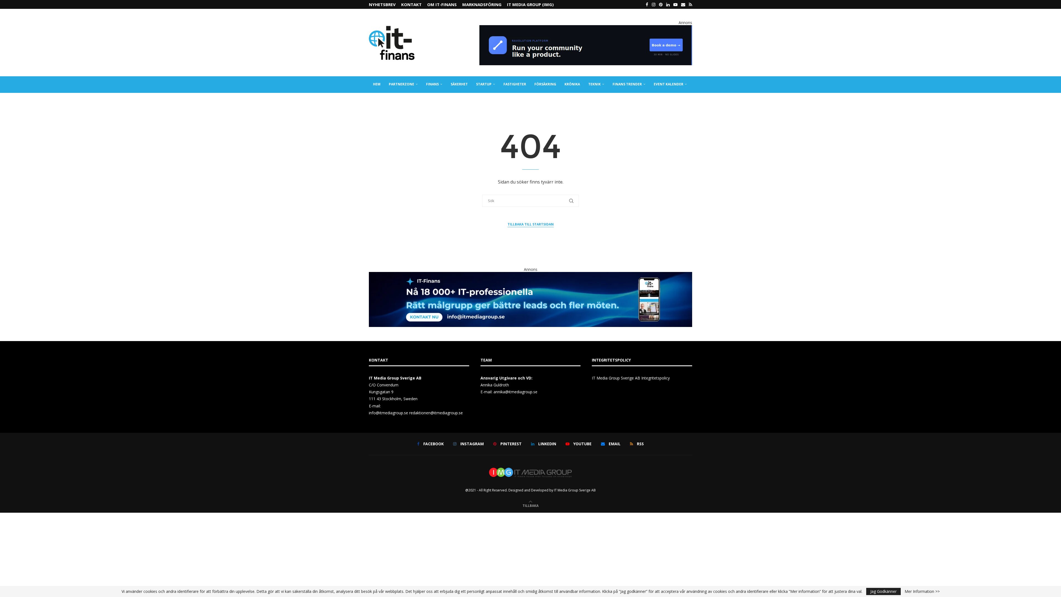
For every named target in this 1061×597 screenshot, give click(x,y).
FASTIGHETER (514, 84)
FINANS (432, 84)
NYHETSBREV (382, 4)
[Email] (683, 4)
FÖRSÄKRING (545, 84)
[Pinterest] (661, 4)
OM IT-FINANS (442, 4)
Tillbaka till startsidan (531, 224)
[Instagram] (653, 4)
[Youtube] (675, 4)
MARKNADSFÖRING (481, 4)
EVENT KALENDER (668, 84)
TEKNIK (594, 84)
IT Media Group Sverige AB (575, 490)
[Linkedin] (668, 4)
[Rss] (690, 4)
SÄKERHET (459, 84)
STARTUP (484, 84)
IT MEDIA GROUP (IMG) (530, 4)
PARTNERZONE (401, 84)
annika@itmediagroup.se (515, 391)
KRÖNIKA (572, 84)
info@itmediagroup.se (388, 412)
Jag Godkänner (883, 591)
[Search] (689, 101)
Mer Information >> (922, 591)
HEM (376, 84)
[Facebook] (647, 4)
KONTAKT (411, 4)
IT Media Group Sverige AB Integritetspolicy (631, 378)
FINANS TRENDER (627, 84)
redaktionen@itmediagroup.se (436, 412)
